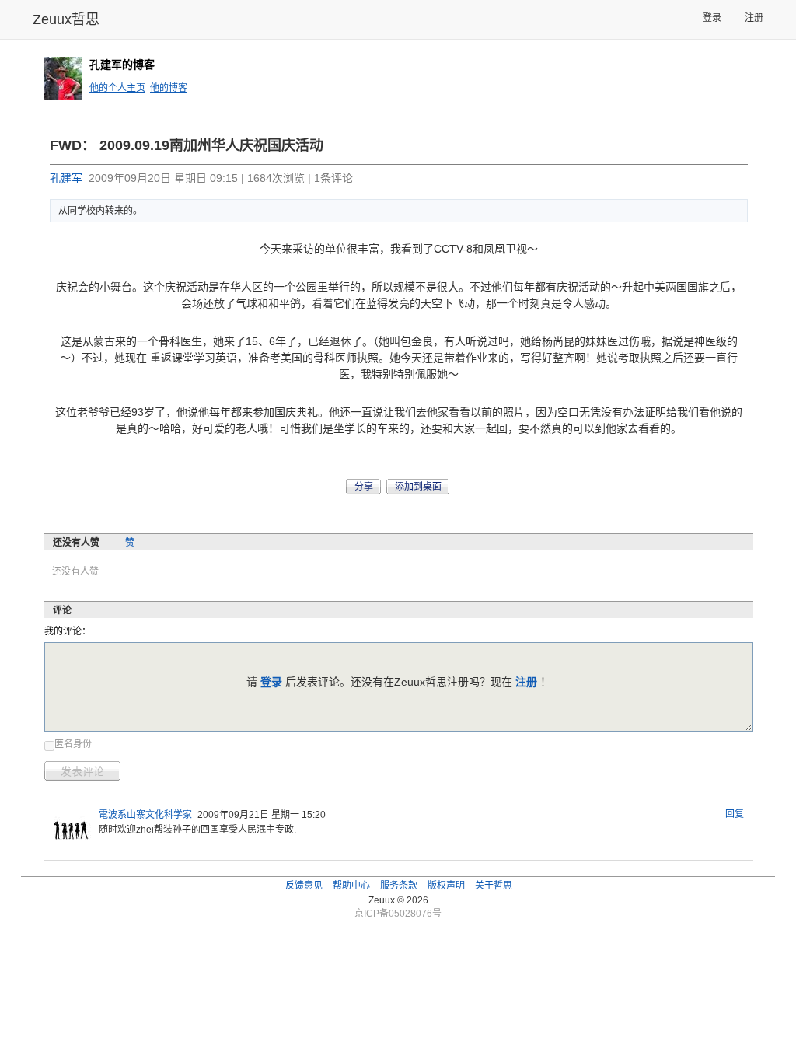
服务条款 (398, 885)
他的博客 (168, 87)
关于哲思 (493, 885)
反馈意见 (304, 885)
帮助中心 (351, 885)
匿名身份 (73, 744)
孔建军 (66, 178)
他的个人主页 (117, 87)
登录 (712, 17)
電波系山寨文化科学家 (145, 814)
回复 (734, 814)
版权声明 (446, 885)
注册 (754, 17)
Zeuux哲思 (66, 19)
